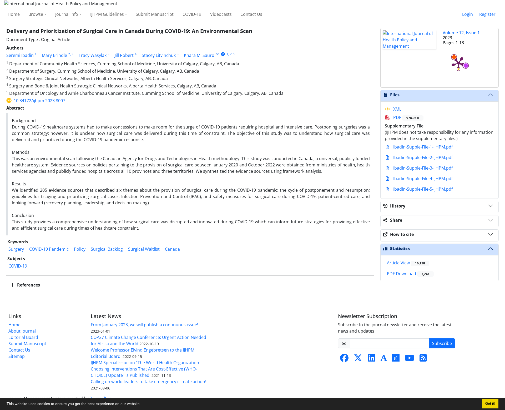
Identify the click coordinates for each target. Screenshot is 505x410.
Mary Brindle (54, 55)
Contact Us (251, 14)
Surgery (16, 249)
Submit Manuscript (155, 14)
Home (14, 14)
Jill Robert (124, 55)
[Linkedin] (371, 359)
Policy (79, 249)
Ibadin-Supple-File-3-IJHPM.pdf (422, 168)
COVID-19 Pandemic (49, 249)
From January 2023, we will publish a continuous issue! (144, 325)
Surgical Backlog (107, 249)
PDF (405, 117)
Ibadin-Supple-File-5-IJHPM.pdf (422, 189)
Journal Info (66, 14)
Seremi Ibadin (20, 55)
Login (467, 14)
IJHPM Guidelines (107, 14)
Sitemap (16, 356)
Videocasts (221, 14)
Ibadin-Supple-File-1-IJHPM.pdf (422, 147)
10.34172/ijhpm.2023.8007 (39, 100)
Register (487, 14)
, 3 (71, 54)
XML (396, 109)
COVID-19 (192, 14)
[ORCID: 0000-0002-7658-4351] (222, 54)
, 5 (233, 54)
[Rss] (423, 359)
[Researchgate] (396, 359)
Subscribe (442, 343)
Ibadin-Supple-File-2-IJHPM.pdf (422, 157)
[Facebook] (344, 359)
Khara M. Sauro (199, 55)
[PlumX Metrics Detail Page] (458, 63)
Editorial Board (23, 337)
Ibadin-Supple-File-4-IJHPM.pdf (422, 178)
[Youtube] (409, 359)
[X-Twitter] (358, 359)
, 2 (230, 54)
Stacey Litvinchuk (159, 55)
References (28, 285)
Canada (173, 249)
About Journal (22, 331)
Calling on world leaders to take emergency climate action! (148, 381)
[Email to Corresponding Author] (217, 54)
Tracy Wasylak (93, 55)
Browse (35, 14)
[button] (142, 404)
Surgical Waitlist (144, 249)
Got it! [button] (490, 404)
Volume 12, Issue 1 (461, 33)
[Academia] (383, 359)
